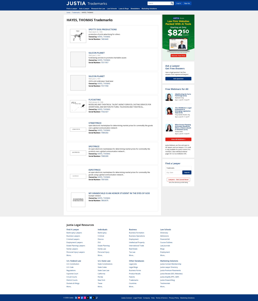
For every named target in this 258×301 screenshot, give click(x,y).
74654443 (104, 39)
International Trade (136, 246)
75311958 (104, 86)
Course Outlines (166, 242)
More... (69, 255)
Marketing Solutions (149, 8)
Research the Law (98, 8)
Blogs (162, 249)
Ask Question (178, 79)
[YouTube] (79, 297)
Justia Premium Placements (170, 270)
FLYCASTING (95, 99)
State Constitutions (105, 264)
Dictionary (164, 233)
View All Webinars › (178, 139)
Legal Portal (137, 298)
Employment (133, 239)
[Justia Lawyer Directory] (96, 297)
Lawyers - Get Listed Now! (178, 179)
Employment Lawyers (75, 242)
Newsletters (135, 8)
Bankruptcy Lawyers (74, 233)
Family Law (102, 249)
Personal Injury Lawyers (76, 252)
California (101, 274)
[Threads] (88, 297)
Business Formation (136, 233)
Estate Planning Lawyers (76, 246)
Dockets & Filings (73, 283)
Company (146, 298)
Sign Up (187, 3)
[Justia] (76, 3)
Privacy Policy (174, 298)
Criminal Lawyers (73, 239)
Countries (132, 283)
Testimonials (165, 283)
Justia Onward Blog (167, 280)
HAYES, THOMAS (103, 37)
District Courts (72, 280)
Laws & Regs (124, 8)
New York (101, 280)
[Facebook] (82, 297)
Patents (132, 277)
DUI (99, 242)
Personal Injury (103, 252)
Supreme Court (72, 274)
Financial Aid (165, 239)
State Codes (102, 267)
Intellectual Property (137, 242)
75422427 (104, 112)
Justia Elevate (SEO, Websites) (171, 274)
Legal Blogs (133, 267)
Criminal (101, 236)
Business (133, 229)
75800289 (104, 156)
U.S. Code (70, 267)
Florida (100, 277)
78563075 (104, 200)
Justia (68, 12)
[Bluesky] (90, 297)
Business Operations (137, 236)
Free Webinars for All (176, 89)
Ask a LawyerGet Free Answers (175, 67)
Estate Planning (104, 246)
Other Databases (136, 261)
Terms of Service (162, 298)
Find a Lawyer (72, 8)
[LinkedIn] (76, 297)
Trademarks (76, 12)
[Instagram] (85, 297)
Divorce (101, 239)
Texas (100, 283)
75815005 (104, 179)
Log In (178, 3)
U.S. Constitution (73, 264)
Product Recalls (134, 274)
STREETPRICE (95, 123)
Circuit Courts (72, 277)
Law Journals (165, 246)
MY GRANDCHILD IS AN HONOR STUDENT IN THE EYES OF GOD (119, 193)
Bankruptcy (102, 233)
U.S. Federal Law (74, 261)
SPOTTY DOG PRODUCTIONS (103, 29)
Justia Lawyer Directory (169, 267)
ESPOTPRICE (94, 169)
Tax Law (132, 252)
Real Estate (133, 249)
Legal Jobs (133, 264)
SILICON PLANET (97, 52)
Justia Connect (126, 298)
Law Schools (112, 8)
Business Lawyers (73, 236)
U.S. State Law (104, 261)
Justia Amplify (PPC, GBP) (169, 277)
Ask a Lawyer (84, 8)
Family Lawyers (72, 249)
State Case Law (103, 270)
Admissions (164, 236)
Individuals (102, 229)
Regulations (71, 270)
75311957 (104, 62)
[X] (93, 297)
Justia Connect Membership (170, 264)
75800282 (104, 133)
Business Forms (135, 270)
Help (153, 298)
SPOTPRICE (94, 146)
